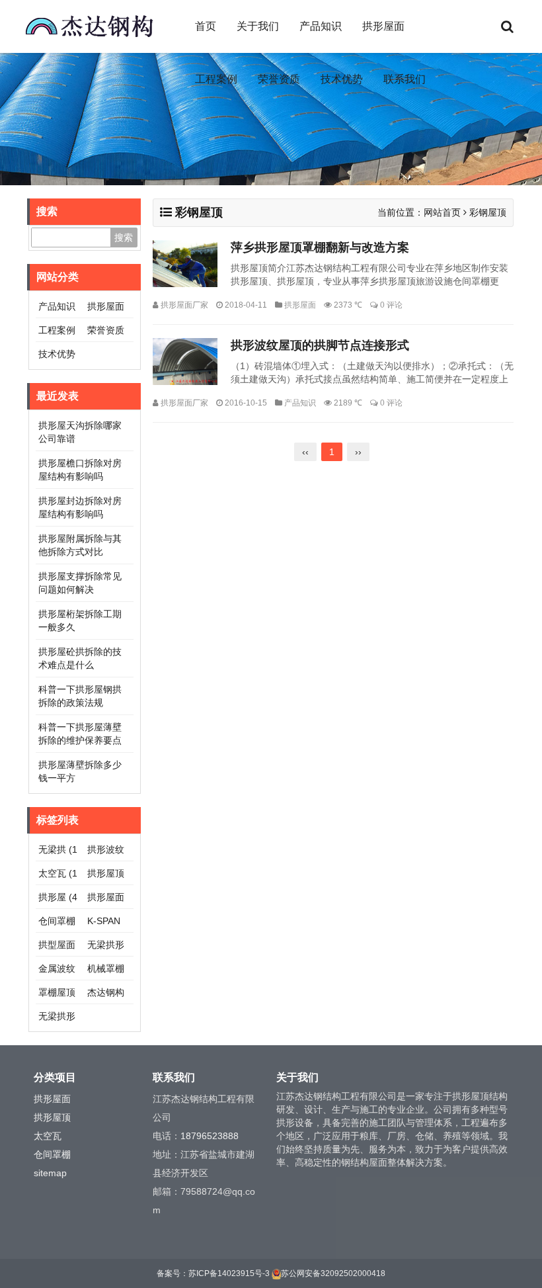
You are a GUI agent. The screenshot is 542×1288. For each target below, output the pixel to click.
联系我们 (404, 79)
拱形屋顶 (52, 1117)
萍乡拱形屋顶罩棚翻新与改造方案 (320, 247)
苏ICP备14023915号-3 (229, 1273)
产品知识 (320, 26)
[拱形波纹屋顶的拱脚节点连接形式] (185, 361)
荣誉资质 (279, 79)
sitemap (50, 1173)
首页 (205, 26)
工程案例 (216, 79)
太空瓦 (47, 1136)
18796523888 (209, 1136)
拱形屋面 (383, 26)
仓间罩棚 (52, 1154)
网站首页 (442, 212)
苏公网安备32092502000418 (333, 1273)
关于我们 (258, 26)
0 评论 (391, 305)
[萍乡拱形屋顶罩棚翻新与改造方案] (185, 263)
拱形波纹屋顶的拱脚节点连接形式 (320, 345)
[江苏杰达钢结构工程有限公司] (89, 26)
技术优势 (342, 79)
